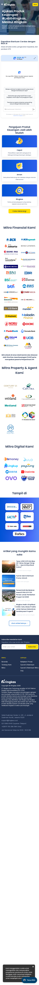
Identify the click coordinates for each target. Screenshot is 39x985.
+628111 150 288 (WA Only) (11, 726)
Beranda (5, 662)
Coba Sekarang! (19, 211)
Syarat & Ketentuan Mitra (29, 668)
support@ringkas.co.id (10, 720)
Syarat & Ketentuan (27, 665)
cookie (22, 968)
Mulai (35, 4)
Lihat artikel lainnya (18, 623)
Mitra (3, 668)
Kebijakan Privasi (26, 662)
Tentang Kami (6, 665)
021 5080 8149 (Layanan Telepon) (14, 723)
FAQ (21, 671)
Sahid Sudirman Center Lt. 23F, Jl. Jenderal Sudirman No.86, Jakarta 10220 (17, 716)
